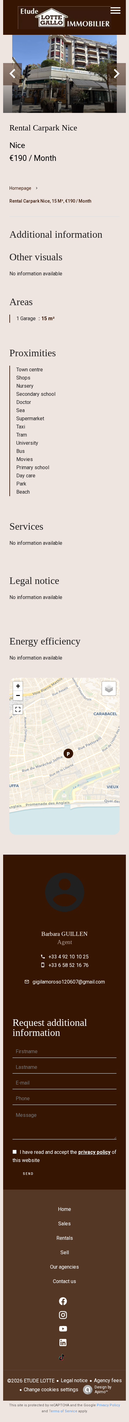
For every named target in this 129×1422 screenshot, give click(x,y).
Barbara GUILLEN (64, 934)
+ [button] (18, 686)
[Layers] (109, 688)
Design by (103, 1389)
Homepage (20, 188)
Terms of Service (63, 1411)
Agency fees (108, 1380)
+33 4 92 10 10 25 (69, 957)
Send (28, 1173)
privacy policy (94, 1152)
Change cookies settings (51, 1390)
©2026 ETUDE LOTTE (30, 1381)
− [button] (18, 695)
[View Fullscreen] (18, 709)
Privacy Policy (108, 1405)
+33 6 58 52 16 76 (69, 965)
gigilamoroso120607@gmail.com (69, 982)
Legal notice (74, 1380)
